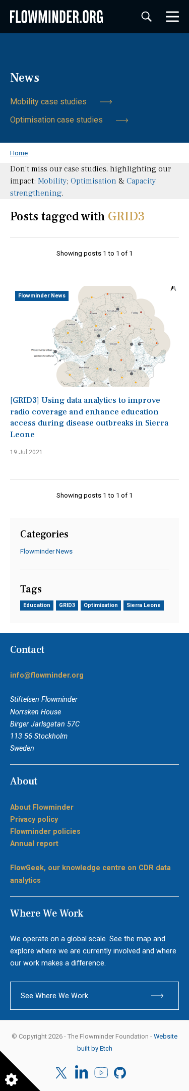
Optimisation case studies (56, 120)
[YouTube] (101, 1073)
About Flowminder (42, 807)
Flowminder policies (45, 831)
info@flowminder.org (47, 675)
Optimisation (93, 181)
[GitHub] (121, 1073)
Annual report (34, 843)
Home (19, 153)
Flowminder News (42, 295)
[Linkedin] (81, 1073)
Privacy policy (34, 819)
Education (36, 605)
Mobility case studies (48, 101)
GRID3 (67, 605)
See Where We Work (54, 996)
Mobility (52, 181)
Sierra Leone (144, 605)
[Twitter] (62, 1073)
